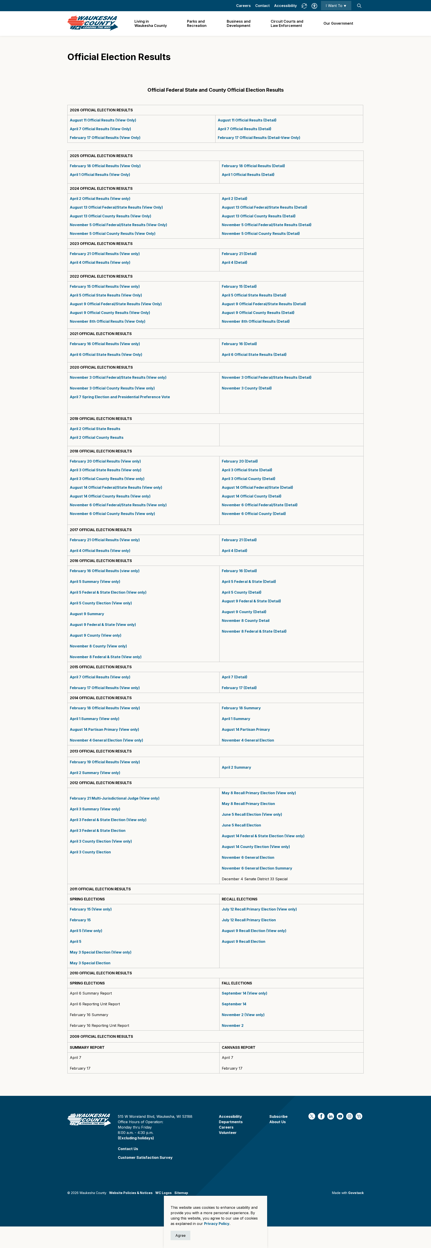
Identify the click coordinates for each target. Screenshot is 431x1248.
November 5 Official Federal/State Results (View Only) (118, 225)
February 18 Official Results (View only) (105, 708)
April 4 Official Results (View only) (100, 262)
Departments (231, 1122)
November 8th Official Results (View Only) (107, 321)
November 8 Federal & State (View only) (106, 657)
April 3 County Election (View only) (101, 841)
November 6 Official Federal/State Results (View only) (118, 505)
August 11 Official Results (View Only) (103, 120)
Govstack (356, 1193)
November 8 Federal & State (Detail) (254, 631)
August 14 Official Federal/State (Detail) (257, 487)
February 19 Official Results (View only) (105, 762)
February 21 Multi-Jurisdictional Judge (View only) (115, 798)
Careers (243, 5)
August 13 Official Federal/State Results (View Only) (116, 207)
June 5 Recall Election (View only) (252, 814)
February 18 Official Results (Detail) (253, 166)
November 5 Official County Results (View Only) (113, 233)
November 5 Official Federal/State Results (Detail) (267, 225)
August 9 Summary (87, 614)
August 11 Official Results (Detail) (247, 120)
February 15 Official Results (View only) (105, 286)
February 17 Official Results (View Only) (105, 137)
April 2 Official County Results (96, 437)
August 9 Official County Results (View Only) (110, 312)
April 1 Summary (236, 718)
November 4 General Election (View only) (106, 740)
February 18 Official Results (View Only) (105, 166)
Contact (262, 5)
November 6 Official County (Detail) (254, 513)
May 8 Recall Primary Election (248, 803)
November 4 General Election (248, 740)
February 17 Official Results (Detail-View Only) (259, 137)
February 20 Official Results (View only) (106, 461)
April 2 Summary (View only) (95, 772)
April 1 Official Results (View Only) (100, 174)
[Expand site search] (359, 5)
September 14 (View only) (244, 993)
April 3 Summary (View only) (95, 809)
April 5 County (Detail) (242, 592)
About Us (277, 1122)
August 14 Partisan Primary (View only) (104, 729)
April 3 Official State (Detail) (247, 470)
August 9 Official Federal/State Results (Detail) (264, 304)
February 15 (80, 920)
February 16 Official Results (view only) (105, 571)
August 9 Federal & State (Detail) (251, 601)
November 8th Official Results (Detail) (256, 321)
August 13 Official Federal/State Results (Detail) (264, 207)
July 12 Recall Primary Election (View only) (259, 909)
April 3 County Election (90, 852)
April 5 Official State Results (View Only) (106, 295)
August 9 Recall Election (243, 941)
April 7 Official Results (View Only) (100, 129)
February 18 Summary (241, 708)
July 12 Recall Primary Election (249, 920)
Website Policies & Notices (131, 1193)
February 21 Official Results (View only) (105, 253)
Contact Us (128, 1148)
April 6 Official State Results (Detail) (254, 354)
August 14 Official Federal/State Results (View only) (116, 487)
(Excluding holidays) (136, 1138)
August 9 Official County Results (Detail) (258, 312)
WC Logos (163, 1193)
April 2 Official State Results (95, 428)
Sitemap (181, 1193)
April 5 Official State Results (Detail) (254, 295)
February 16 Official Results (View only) (105, 344)
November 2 (233, 1025)
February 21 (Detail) (239, 253)
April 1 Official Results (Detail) (248, 174)
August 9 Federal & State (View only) (103, 624)
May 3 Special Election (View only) (101, 952)
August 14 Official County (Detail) (251, 496)
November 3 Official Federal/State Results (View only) (118, 377)
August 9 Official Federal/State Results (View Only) (116, 304)
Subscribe (278, 1116)
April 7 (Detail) (234, 677)
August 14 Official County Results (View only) (110, 496)
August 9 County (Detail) (244, 612)
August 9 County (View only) (95, 635)
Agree (180, 1235)
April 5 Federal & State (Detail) (249, 581)
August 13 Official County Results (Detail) (259, 216)
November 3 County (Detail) (247, 388)
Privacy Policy (216, 1223)
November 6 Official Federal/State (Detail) (260, 505)
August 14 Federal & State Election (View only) (263, 836)
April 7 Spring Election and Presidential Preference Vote (120, 397)
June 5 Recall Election (241, 825)
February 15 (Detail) (239, 286)
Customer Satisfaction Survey (145, 1157)
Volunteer (228, 1132)
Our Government (338, 23)
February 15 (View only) (91, 909)
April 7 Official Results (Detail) (244, 129)
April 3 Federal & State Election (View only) (108, 820)
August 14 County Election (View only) (256, 846)
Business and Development (239, 23)
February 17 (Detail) (239, 688)
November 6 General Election (248, 857)
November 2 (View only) (243, 1014)
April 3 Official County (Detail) (248, 478)
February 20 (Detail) (240, 461)
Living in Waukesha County (150, 23)
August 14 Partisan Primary (246, 729)
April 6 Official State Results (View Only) (106, 354)
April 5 (75, 941)
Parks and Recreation (197, 23)
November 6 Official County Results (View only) (112, 513)
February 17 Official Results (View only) (105, 688)
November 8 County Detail (245, 620)
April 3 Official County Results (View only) (107, 478)
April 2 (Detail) (234, 198)
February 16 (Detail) (240, 344)
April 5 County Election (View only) (101, 603)
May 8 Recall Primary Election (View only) (259, 793)
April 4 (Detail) (234, 262)
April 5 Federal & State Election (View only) (108, 592)
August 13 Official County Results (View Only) (110, 216)
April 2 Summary (236, 767)
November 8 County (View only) (98, 646)
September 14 (234, 1004)
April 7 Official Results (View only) (100, 677)
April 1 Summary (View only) (94, 718)
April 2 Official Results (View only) (100, 198)
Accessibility (285, 5)
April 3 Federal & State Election (98, 830)
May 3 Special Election (90, 963)
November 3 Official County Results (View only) (112, 388)
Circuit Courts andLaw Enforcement (287, 23)
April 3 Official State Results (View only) (105, 470)
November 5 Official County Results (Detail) (261, 233)
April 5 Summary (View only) (95, 581)
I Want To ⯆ (336, 5)
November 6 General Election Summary (257, 868)
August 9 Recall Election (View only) (254, 930)
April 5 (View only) (86, 930)
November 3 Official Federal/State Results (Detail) (267, 377)
